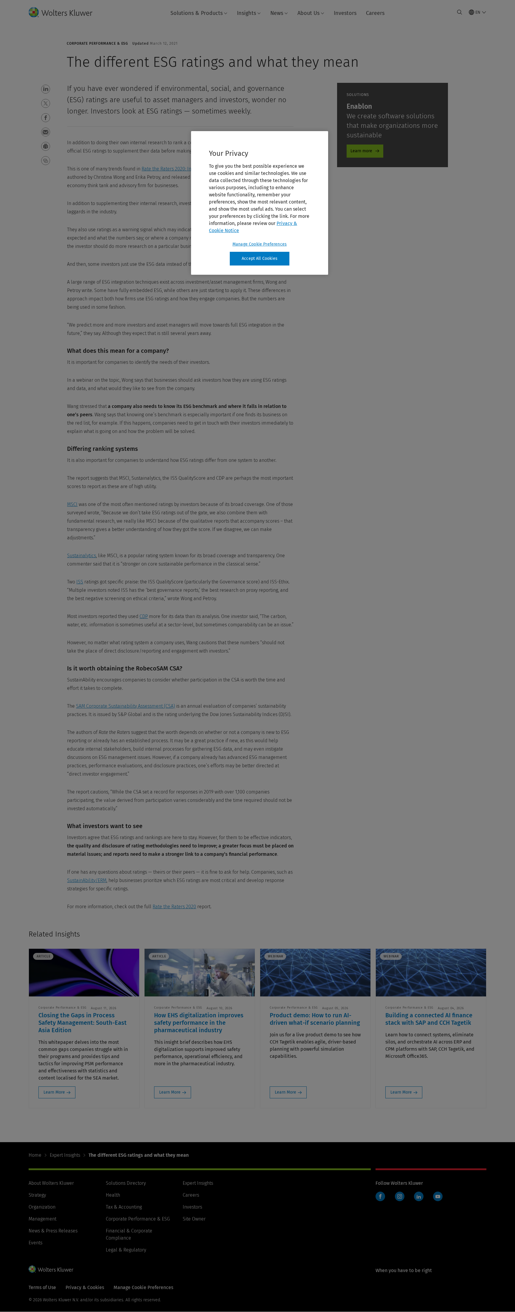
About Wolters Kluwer (51, 1183)
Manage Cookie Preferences (259, 244)
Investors (345, 13)
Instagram (399, 1196)
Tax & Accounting (124, 1207)
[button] (45, 89)
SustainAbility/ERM (86, 880)
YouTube (438, 1196)
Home (35, 1155)
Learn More (54, 1092)
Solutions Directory (126, 1183)
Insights (246, 13)
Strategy (37, 1195)
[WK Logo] (51, 1269)
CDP (143, 616)
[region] (259, 203)
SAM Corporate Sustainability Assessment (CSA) (125, 706)
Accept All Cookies (259, 258)
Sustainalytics (81, 555)
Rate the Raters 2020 (174, 906)
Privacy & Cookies (85, 1287)
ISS (79, 582)
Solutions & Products (196, 13)
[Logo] (65, 12)
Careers (375, 13)
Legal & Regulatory (126, 1250)
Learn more (361, 150)
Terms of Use (42, 1287)
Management (42, 1219)
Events (35, 1243)
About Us (308, 13)
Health (113, 1195)
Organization (42, 1207)
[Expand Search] (459, 12)
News (276, 13)
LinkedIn (419, 1196)
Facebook (380, 1196)
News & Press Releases (53, 1231)
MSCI (72, 504)
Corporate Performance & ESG (138, 1219)
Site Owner (194, 1219)
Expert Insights (65, 1155)
